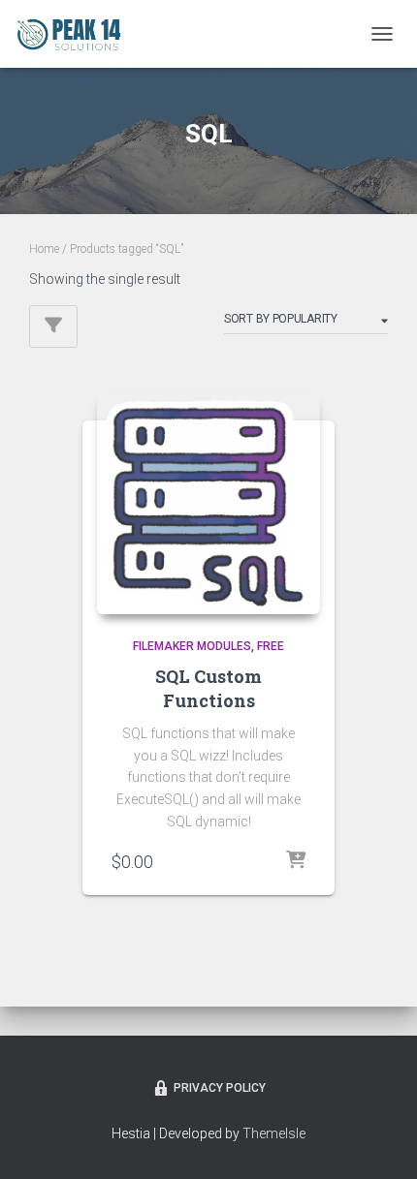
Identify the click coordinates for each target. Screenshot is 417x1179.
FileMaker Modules (192, 646)
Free (270, 646)
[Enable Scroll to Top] (378, 1140)
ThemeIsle (273, 1133)
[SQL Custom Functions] (208, 502)
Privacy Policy (220, 1088)
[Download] (295, 861)
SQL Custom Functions (208, 688)
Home (44, 249)
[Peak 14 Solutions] (76, 34)
